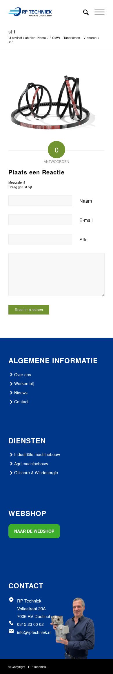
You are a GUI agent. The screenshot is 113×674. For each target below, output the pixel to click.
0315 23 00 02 (30, 624)
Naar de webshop (34, 531)
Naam (85, 200)
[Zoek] (83, 11)
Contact (21, 401)
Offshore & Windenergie (36, 472)
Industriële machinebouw (37, 454)
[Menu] (97, 11)
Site (83, 239)
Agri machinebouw (31, 463)
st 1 (12, 31)
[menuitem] (83, 11)
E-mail (86, 220)
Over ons (22, 374)
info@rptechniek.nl (34, 632)
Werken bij (24, 383)
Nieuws (21, 393)
